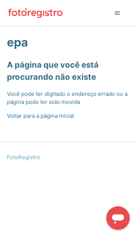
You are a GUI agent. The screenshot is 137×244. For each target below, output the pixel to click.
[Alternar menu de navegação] (117, 13)
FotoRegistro (23, 157)
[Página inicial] (35, 13)
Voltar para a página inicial (40, 115)
